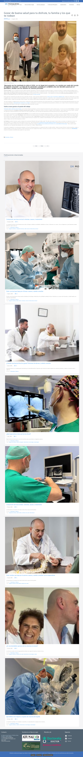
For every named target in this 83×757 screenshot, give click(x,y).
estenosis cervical (25, 300)
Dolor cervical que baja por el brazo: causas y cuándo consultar (24, 291)
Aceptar (33, 755)
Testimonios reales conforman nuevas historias (13, 108)
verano (35, 654)
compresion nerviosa (12, 512)
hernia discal (26, 442)
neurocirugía (36, 442)
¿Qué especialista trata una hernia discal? (18, 434)
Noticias (11, 137)
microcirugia (27, 724)
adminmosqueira (7, 19)
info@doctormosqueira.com (9, 738)
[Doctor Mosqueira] (12, 4)
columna (17, 724)
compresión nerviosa (20, 228)
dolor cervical (27, 228)
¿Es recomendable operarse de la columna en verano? (22, 646)
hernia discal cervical (34, 228)
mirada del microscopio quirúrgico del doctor (48, 122)
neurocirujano (32, 724)
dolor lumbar (19, 512)
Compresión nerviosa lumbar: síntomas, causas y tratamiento (24, 504)
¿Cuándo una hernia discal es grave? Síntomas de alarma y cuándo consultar (28, 363)
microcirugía (31, 442)
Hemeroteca (7, 137)
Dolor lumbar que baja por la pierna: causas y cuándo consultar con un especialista (30, 575)
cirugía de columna (12, 228)
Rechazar (39, 755)
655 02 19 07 (13, 1)
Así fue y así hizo (36, 94)
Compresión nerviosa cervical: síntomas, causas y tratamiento (24, 219)
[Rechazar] (81, 754)
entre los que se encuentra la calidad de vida (55, 96)
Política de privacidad (48, 755)
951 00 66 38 (18, 1)
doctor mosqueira (20, 442)
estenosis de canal (25, 512)
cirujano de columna (12, 442)
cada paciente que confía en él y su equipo (22, 102)
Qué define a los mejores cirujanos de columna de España (23, 716)
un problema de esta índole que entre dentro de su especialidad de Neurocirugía (52, 123)
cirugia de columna (12, 583)
